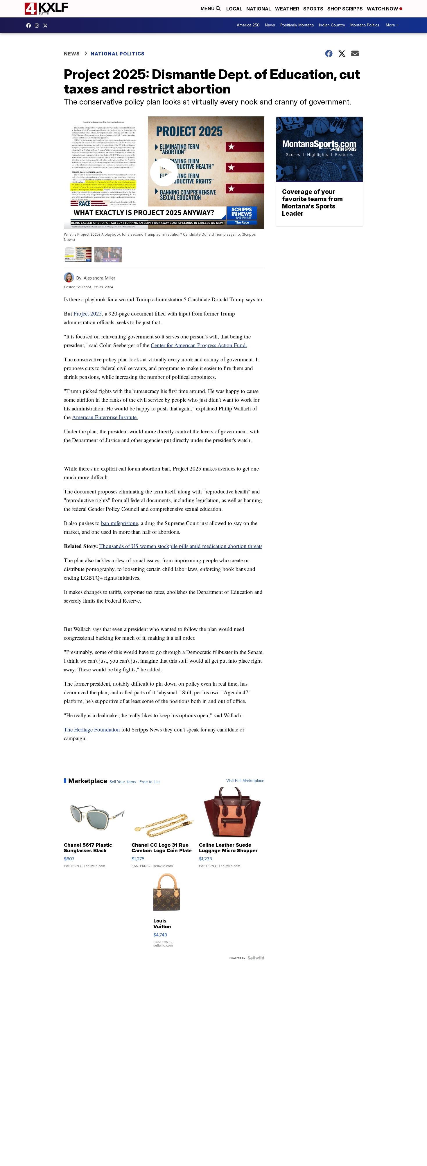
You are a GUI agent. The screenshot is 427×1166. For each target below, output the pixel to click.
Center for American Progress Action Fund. (199, 345)
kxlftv (38, 25)
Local (234, 9)
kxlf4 (30, 25)
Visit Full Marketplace (245, 781)
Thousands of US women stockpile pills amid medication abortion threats (180, 545)
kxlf (47, 25)
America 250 (248, 25)
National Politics (118, 54)
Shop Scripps (345, 9)
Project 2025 (87, 313)
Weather (287, 9)
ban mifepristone (119, 523)
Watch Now (383, 9)
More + (392, 25)
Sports (313, 9)
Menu (208, 8)
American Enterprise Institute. (105, 417)
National (258, 9)
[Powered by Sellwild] (255, 958)
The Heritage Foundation (92, 729)
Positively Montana (297, 25)
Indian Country (332, 25)
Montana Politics (364, 25)
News (270, 25)
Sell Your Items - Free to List (135, 782)
